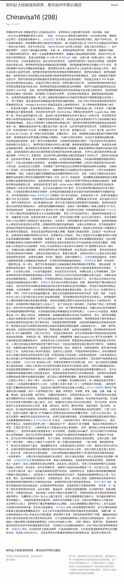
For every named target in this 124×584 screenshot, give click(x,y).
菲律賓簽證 (90, 260)
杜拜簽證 (60, 507)
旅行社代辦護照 (95, 387)
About (114, 4)
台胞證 (92, 129)
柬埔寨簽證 (65, 57)
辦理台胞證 (100, 481)
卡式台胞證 (42, 420)
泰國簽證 (45, 282)
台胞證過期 (30, 362)
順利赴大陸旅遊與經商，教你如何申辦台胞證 (44, 4)
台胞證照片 (49, 39)
